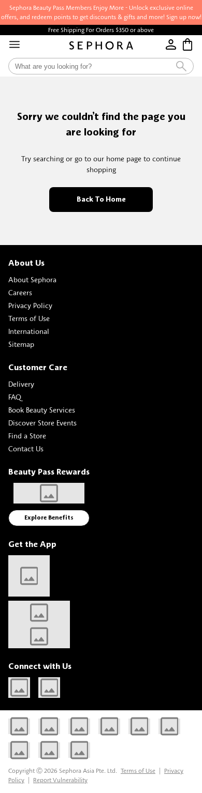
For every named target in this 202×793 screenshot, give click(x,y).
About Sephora (32, 279)
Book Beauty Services (41, 409)
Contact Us (26, 448)
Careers (20, 292)
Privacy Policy (30, 305)
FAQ (14, 396)
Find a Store (27, 435)
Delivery (21, 383)
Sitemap (21, 344)
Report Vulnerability (60, 780)
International (28, 331)
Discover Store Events (42, 422)
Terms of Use (29, 318)
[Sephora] (101, 45)
